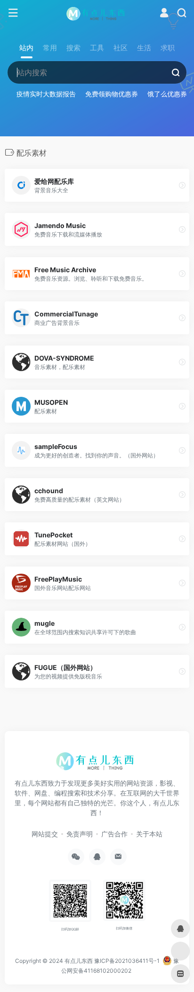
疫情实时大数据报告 (46, 94)
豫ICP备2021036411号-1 (127, 960)
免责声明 (79, 834)
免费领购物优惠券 (111, 94)
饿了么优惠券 (167, 94)
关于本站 (149, 834)
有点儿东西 (79, 960)
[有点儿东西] (97, 13)
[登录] (164, 13)
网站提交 (45, 834)
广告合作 (114, 834)
